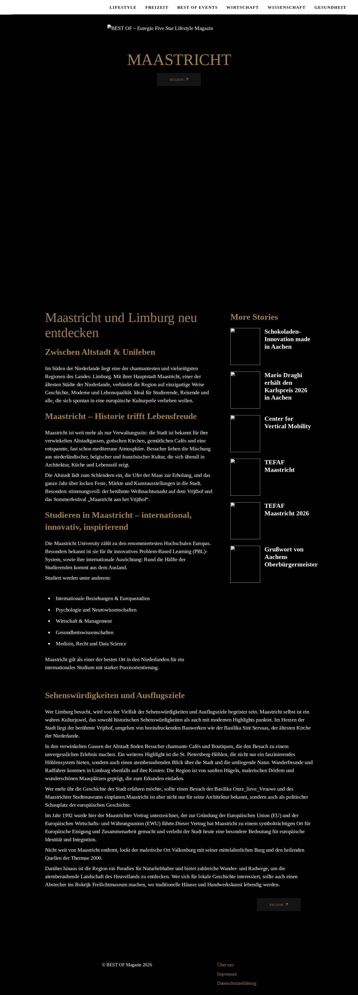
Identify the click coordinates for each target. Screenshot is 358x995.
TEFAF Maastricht (279, 466)
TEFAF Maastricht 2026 (286, 509)
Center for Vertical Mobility (287, 422)
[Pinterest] (246, 28)
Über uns (225, 964)
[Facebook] (227, 28)
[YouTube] (236, 28)
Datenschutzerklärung (236, 983)
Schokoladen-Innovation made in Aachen (287, 339)
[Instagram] (218, 28)
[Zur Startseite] (160, 28)
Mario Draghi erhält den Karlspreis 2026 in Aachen (285, 386)
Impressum (227, 974)
